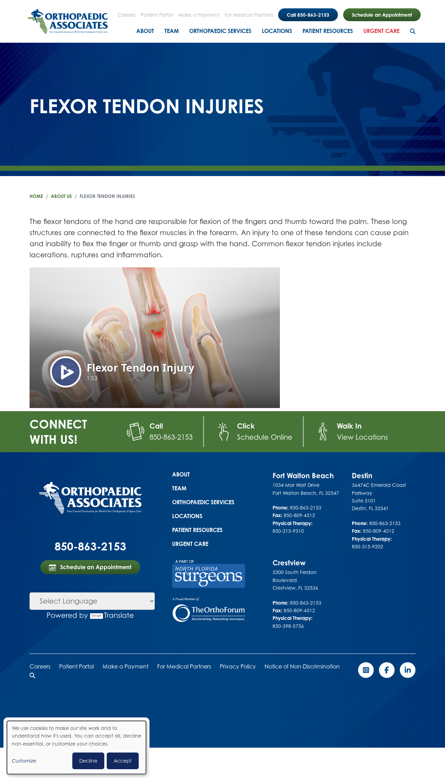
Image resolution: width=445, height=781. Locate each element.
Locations (277, 30)
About (145, 30)
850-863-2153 (171, 437)
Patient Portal (157, 15)
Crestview (289, 562)
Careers (127, 15)
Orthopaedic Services (220, 30)
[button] (32, 675)
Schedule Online (264, 437)
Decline (88, 761)
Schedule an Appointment (382, 15)
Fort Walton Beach (303, 475)
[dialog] (76, 747)
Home (36, 196)
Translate (119, 615)
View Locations (362, 437)
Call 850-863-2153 (308, 15)
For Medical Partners (249, 15)
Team (171, 30)
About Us (61, 196)
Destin (362, 475)
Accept (123, 761)
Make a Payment (198, 15)
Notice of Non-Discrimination (302, 666)
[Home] (67, 21)
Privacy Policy (238, 666)
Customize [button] (24, 761)
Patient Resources (327, 30)
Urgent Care (381, 30)
